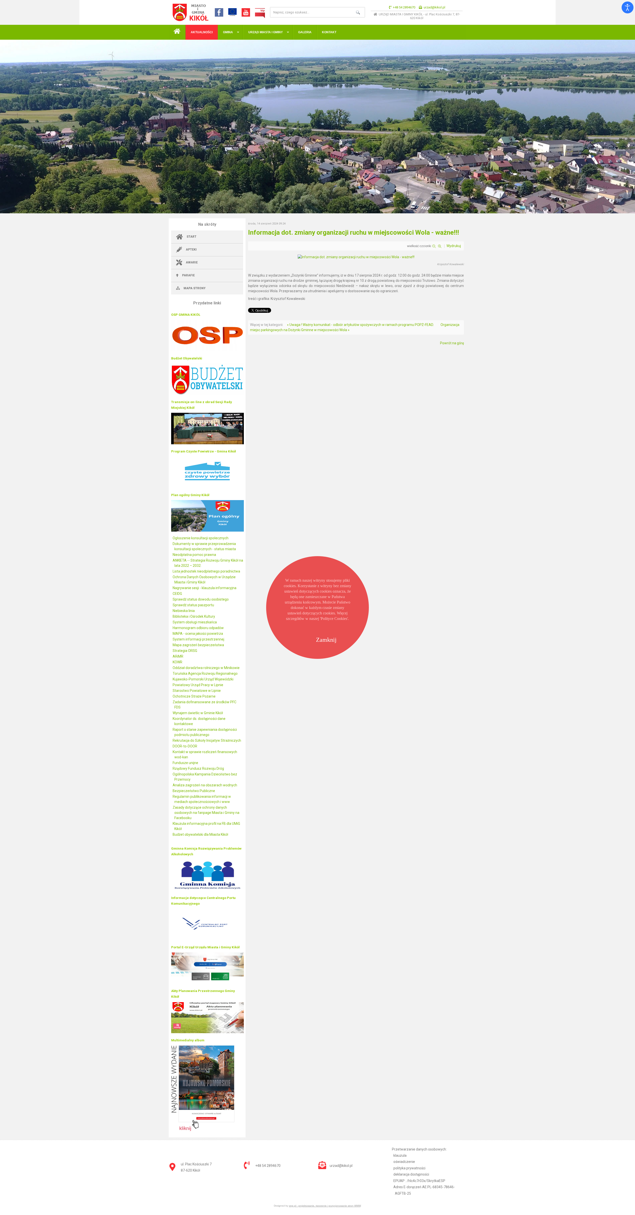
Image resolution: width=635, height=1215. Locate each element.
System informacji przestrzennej (198, 639)
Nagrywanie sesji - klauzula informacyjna (204, 588)
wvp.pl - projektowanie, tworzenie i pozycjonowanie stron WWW (325, 1205)
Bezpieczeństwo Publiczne (194, 791)
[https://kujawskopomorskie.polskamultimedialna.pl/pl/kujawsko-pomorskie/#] (202, 1130)
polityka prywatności (409, 1168)
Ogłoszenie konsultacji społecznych (200, 538)
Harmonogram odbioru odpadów (198, 628)
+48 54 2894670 (404, 7)
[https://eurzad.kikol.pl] (207, 983)
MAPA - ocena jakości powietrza (198, 634)
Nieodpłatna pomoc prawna (194, 555)
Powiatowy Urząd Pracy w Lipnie (198, 685)
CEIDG (177, 594)
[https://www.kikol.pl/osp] (207, 350)
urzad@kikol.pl (434, 7)
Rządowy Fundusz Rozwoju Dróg (198, 768)
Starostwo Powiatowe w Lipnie (197, 691)
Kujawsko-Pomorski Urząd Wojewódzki (203, 679)
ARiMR (178, 656)
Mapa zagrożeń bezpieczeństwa (198, 645)
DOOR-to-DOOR (185, 746)
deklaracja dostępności (411, 1174)
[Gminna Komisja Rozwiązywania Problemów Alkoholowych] (207, 890)
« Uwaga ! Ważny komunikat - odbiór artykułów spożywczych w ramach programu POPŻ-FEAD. (360, 325)
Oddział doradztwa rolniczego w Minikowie (206, 668)
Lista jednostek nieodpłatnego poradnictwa (206, 571)
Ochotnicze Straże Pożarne (194, 696)
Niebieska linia (184, 611)
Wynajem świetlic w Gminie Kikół (198, 713)
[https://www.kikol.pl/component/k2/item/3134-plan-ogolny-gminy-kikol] (207, 530)
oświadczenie (404, 1162)
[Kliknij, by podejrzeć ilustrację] (356, 257)
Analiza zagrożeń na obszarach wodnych (205, 785)
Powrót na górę (452, 343)
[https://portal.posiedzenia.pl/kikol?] (207, 443)
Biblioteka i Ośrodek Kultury (194, 616)
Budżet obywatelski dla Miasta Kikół (200, 834)
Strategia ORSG (185, 651)
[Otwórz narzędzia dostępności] (628, 7)
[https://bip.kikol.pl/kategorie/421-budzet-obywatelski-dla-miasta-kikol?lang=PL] (207, 394)
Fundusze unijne (185, 763)
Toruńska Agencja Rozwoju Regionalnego (205, 673)
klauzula (400, 1155)
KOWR (177, 662)
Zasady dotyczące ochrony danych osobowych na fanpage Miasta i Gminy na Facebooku (206, 812)
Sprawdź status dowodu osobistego (201, 599)
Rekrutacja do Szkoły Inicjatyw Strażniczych (207, 740)
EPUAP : (419, 1181)
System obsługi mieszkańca (195, 622)
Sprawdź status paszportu (193, 605)
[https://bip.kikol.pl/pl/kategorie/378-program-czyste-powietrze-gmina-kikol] (207, 487)
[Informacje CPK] (207, 939)
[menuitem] (177, 32)
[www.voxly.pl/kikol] (207, 1032)
